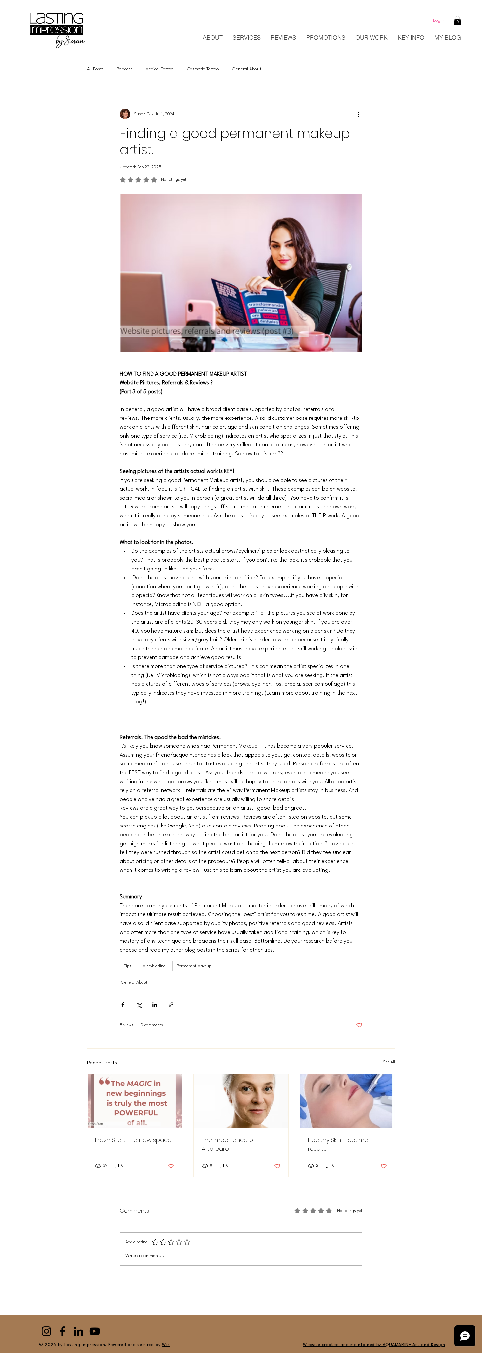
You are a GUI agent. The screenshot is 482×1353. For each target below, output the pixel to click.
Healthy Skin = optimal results (338, 1144)
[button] (457, 20)
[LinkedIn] (78, 1331)
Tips (127, 966)
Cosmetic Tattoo (203, 69)
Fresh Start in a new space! (134, 1140)
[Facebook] (62, 1331)
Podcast (124, 69)
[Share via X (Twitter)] (139, 1005)
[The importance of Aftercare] (241, 1101)
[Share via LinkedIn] (155, 1005)
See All (389, 1062)
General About (246, 69)
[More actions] (358, 114)
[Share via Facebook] (123, 1005)
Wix (166, 1345)
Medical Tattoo (159, 69)
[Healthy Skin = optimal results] (347, 1101)
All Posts (95, 69)
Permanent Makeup (194, 966)
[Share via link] (171, 1005)
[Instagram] (46, 1331)
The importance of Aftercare (228, 1144)
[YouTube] (94, 1331)
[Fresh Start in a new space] (134, 1101)
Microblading (154, 966)
